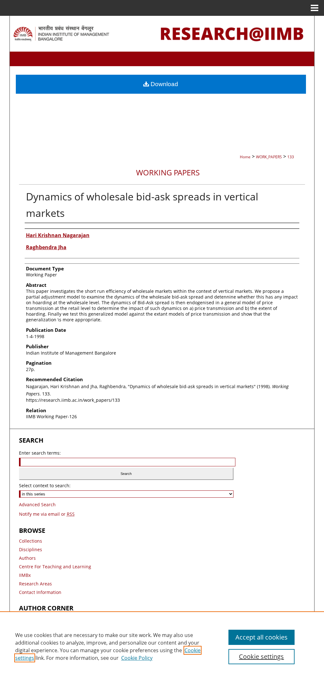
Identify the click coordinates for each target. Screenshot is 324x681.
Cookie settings (261, 656)
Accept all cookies (261, 637)
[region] (162, 646)
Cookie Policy (137, 657)
